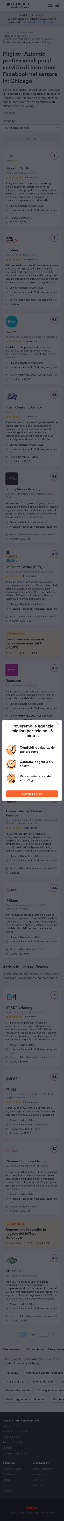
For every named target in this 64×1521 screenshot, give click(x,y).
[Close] (58, 724)
